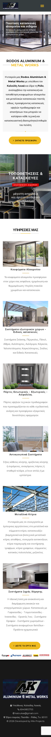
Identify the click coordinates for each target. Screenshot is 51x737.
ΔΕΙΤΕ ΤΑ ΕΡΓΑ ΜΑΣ (25, 646)
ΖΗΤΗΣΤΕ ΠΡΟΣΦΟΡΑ (26, 140)
